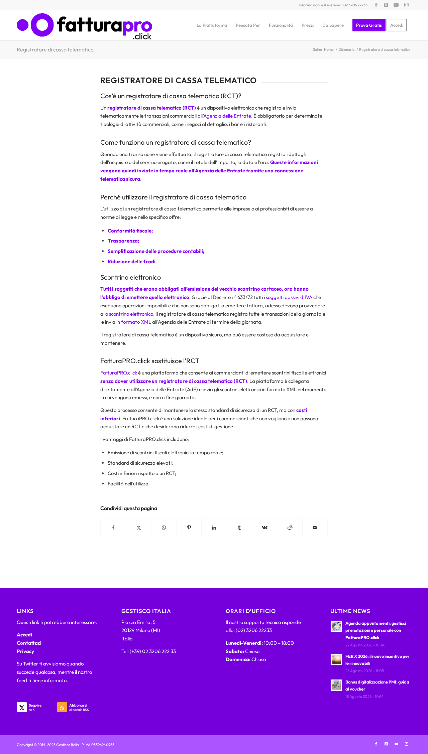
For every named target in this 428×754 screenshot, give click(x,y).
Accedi (24, 634)
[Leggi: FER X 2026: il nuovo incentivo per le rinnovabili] (336, 659)
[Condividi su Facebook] (113, 527)
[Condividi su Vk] (264, 527)
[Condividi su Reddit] (289, 527)
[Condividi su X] (138, 527)
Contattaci (29, 643)
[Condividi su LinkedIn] (214, 527)
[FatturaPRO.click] (84, 25)
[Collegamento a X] (386, 5)
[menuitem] (211, 25)
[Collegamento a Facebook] (376, 5)
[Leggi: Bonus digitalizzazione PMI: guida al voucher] (336, 685)
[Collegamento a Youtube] (396, 5)
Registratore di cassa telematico (55, 49)
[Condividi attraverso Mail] (315, 527)
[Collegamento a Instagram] (406, 5)
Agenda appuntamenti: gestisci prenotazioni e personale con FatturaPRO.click (375, 630)
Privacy (25, 651)
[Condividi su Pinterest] (189, 527)
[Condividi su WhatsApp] (163, 527)
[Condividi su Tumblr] (239, 527)
